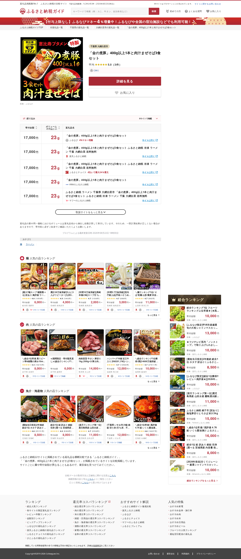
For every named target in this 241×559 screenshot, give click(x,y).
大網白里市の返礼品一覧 (107, 27)
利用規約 (185, 553)
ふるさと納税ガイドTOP (31, 27)
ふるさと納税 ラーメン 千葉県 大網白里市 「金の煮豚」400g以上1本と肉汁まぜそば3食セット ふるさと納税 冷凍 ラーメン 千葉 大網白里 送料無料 (111, 194)
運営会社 (170, 553)
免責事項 (97, 545)
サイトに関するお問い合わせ (208, 3)
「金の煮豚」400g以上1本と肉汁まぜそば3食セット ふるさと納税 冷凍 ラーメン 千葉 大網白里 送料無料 (112, 149)
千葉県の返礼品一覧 (79, 27)
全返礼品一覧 (56, 27)
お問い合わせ (154, 553)
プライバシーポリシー (206, 553)
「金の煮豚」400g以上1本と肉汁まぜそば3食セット (96, 135)
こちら (113, 475)
